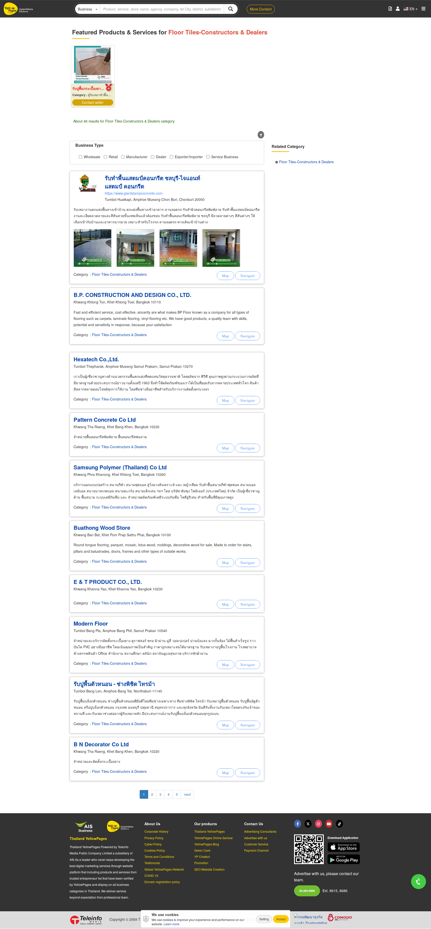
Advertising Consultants (260, 831)
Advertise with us (255, 838)
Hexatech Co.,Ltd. (96, 359)
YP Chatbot (202, 856)
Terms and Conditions (159, 856)
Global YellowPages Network (164, 869)
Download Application (342, 837)
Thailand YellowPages (88, 838)
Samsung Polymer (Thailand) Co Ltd (120, 467)
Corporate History (156, 831)
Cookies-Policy (154, 850)
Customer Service (256, 844)
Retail (113, 156)
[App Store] (344, 847)
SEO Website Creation (209, 869)
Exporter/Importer (189, 156)
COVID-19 (151, 875)
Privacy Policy (153, 838)
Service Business (224, 156)
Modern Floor (91, 623)
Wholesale (92, 156)
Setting (264, 919)
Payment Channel (256, 850)
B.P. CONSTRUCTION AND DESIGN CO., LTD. (132, 295)
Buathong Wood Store (102, 527)
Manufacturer (136, 156)
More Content (261, 8)
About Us (152, 823)
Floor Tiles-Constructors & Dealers (119, 274)
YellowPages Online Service (213, 838)
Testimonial (152, 863)
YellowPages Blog (206, 844)
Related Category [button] (288, 146)
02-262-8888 (307, 891)
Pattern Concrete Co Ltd (105, 419)
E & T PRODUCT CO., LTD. (108, 582)
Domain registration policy (162, 882)
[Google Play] (344, 859)
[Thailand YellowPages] (308, 824)
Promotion (201, 863)
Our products (205, 823)
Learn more (171, 924)
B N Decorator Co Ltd (101, 744)
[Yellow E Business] (297, 824)
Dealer (161, 156)
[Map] (225, 275)
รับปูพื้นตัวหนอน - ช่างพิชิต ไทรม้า (114, 684)
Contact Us (253, 823)
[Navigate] (247, 275)
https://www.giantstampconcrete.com (134, 193)
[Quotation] (390, 9)
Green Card (202, 850)
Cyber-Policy (153, 844)
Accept (281, 919)
